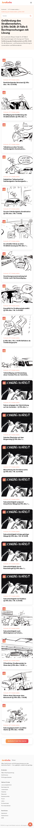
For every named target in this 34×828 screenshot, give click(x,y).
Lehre (2, 801)
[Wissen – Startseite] (6, 2)
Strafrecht (3, 9)
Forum (3, 798)
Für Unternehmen (5, 805)
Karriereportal (5, 787)
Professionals (5, 803)
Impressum (4, 813)
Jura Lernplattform (6, 785)
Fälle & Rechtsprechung (7, 772)
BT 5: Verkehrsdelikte (13, 9)
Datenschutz (4, 815)
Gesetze (3, 791)
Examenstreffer (5, 796)
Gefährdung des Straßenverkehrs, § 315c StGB (12, 11)
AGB (2, 818)
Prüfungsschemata (6, 777)
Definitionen (4, 775)
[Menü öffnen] (31, 2)
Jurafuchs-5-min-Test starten (17, 741)
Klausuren (4, 794)
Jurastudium (4, 789)
